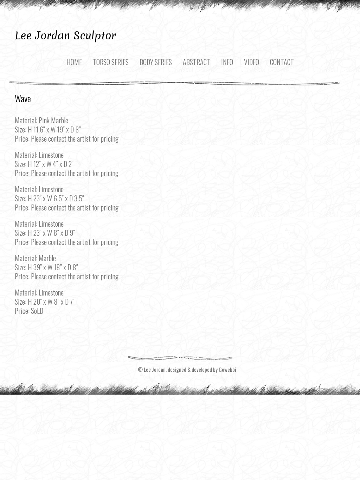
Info (227, 62)
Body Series (156, 62)
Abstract (196, 62)
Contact (282, 62)
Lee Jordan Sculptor (65, 35)
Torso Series (111, 62)
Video (251, 62)
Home (74, 62)
